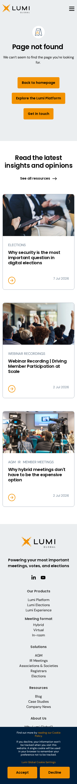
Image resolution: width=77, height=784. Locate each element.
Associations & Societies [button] (38, 666)
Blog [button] (38, 696)
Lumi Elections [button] (38, 605)
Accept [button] (22, 772)
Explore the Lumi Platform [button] (38, 98)
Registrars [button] (39, 671)
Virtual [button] (38, 630)
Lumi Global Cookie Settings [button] (39, 762)
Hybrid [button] (38, 625)
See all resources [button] (35, 178)
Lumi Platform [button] (38, 600)
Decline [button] (54, 772)
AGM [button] (38, 655)
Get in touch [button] (38, 113)
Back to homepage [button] (38, 82)
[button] (16, 8)
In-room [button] (38, 635)
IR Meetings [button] (39, 660)
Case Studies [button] (38, 701)
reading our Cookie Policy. (48, 734)
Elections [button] (38, 676)
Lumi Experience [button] (39, 610)
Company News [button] (38, 706)
